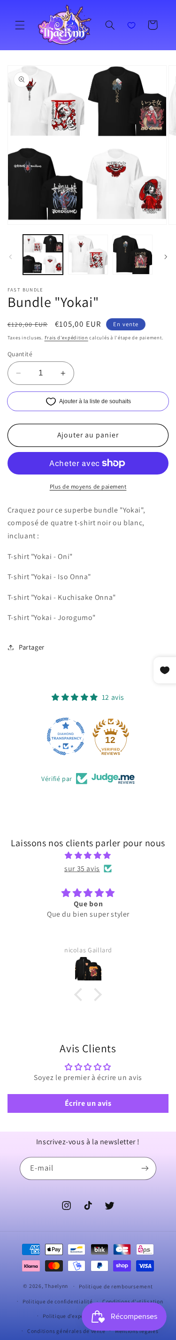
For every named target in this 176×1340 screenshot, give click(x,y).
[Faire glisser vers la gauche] (10, 257)
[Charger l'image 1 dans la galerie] (43, 255)
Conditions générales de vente (66, 1330)
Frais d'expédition (66, 337)
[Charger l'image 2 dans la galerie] (88, 255)
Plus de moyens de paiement (88, 486)
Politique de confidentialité (58, 1301)
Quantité (20, 354)
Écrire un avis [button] (88, 1103)
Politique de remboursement (116, 1286)
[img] (88, 855)
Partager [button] (32, 647)
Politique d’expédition (71, 1315)
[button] (20, 25)
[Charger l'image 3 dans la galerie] (133, 255)
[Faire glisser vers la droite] (165, 257)
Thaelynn (56, 1285)
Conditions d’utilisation (132, 1301)
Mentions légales (137, 1330)
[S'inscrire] (145, 1168)
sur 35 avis (82, 868)
